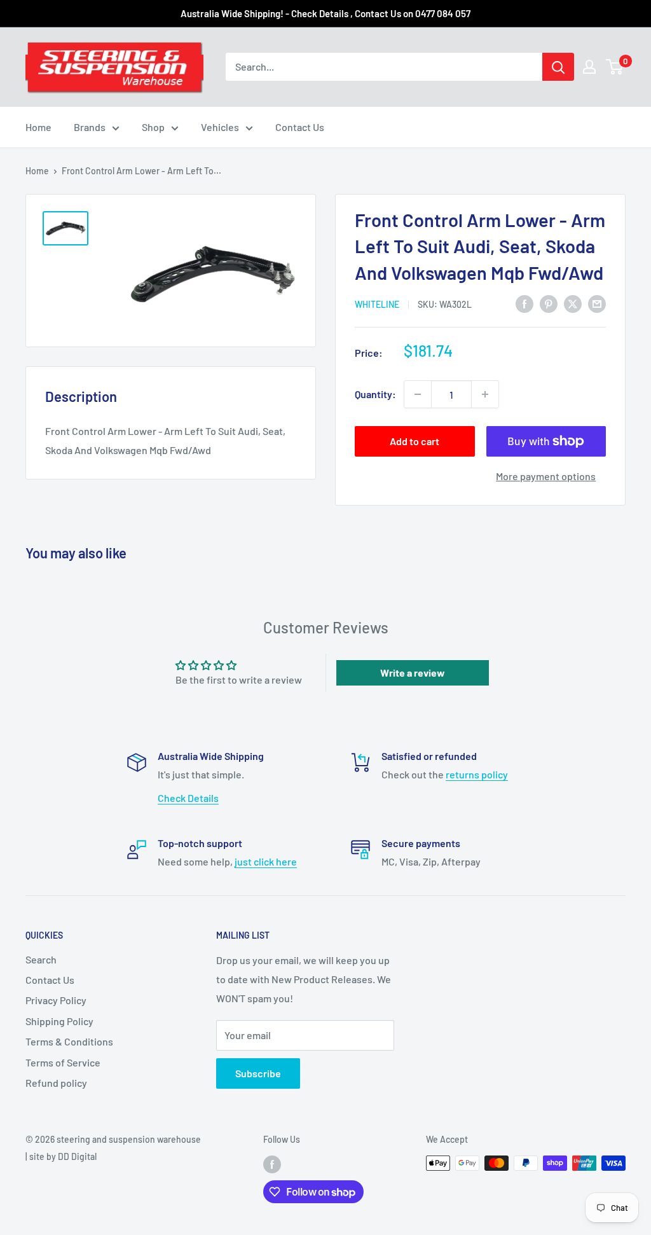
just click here (266, 861)
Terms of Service (62, 1062)
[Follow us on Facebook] (272, 1164)
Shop (153, 127)
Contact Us (299, 127)
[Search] (558, 67)
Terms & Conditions (69, 1041)
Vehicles (220, 127)
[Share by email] (597, 304)
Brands (90, 127)
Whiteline (377, 304)
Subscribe (258, 1073)
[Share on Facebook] (524, 304)
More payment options (546, 476)
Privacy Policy (55, 1000)
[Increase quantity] (485, 394)
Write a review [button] (412, 672)
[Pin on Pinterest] (549, 304)
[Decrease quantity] (417, 394)
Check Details (188, 798)
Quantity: (375, 394)
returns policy (477, 774)
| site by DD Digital (61, 1156)
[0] (615, 66)
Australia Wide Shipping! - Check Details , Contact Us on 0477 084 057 (325, 13)
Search (41, 959)
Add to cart (414, 441)
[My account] (589, 67)
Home (38, 127)
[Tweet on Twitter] (573, 304)
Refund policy (56, 1083)
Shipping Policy (59, 1021)
